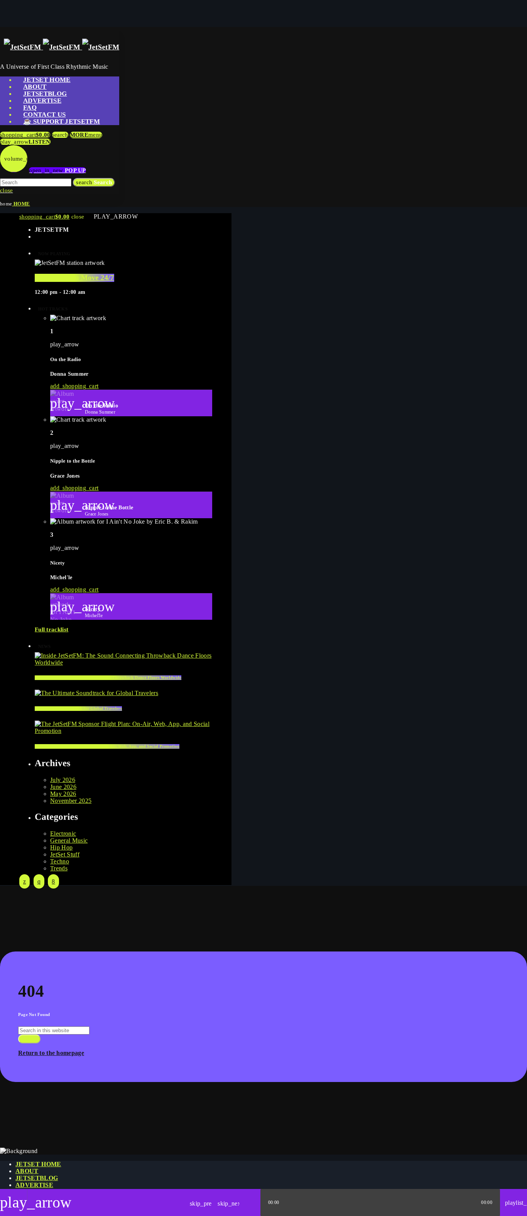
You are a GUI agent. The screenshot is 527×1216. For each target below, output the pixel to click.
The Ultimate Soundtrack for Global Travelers (78, 708)
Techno (59, 861)
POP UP (57, 170)
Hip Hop (61, 847)
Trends (59, 868)
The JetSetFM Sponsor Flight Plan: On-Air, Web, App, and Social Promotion (107, 746)
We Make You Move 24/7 (74, 278)
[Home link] (61, 47)
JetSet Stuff (64, 854)
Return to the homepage (51, 1053)
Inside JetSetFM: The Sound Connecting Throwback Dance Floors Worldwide (108, 677)
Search (94, 182)
